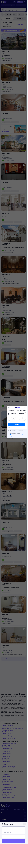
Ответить (17, 424)
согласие (12, 432)
